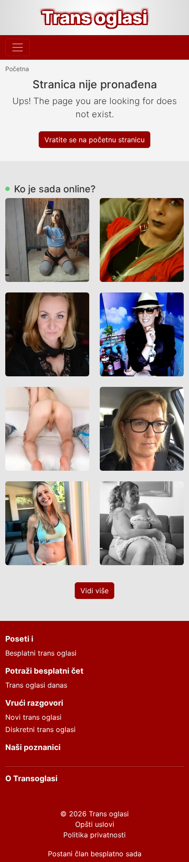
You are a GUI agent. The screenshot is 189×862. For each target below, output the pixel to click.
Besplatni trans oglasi (40, 653)
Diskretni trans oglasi (40, 729)
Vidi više (94, 590)
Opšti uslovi (94, 824)
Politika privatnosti (94, 834)
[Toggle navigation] (17, 47)
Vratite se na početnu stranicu (94, 139)
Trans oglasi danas (36, 685)
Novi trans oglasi (33, 717)
